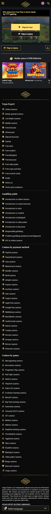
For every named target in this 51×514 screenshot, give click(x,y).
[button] (48, 47)
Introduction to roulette (14, 213)
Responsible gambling (14, 231)
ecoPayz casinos (12, 289)
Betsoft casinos (11, 397)
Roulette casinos (12, 447)
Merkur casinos (11, 420)
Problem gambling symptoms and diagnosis (23, 236)
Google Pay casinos (13, 307)
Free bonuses (10, 127)
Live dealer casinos (13, 118)
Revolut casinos (11, 335)
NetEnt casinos (11, 379)
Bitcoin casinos (11, 344)
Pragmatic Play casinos (14, 370)
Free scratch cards (12, 173)
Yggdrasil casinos (12, 438)
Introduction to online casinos (17, 199)
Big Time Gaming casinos (15, 402)
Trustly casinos (11, 330)
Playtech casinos (12, 383)
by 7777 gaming (9, 14)
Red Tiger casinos (12, 374)
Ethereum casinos (12, 348)
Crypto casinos (11, 298)
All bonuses (10, 132)
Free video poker (11, 164)
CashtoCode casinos (13, 321)
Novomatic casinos (13, 365)
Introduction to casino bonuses (17, 204)
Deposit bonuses (12, 137)
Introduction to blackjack (15, 217)
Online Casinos (11, 109)
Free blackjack (11, 155)
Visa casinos (10, 261)
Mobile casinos (11, 123)
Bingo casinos (11, 461)
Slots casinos (10, 443)
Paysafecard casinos (13, 257)
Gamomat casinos (12, 406)
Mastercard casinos (13, 266)
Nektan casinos (11, 425)
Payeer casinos (11, 284)
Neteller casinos (11, 271)
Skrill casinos (10, 275)
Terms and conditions (14, 187)
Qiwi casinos (10, 293)
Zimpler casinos (11, 280)
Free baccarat (10, 159)
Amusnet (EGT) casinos (14, 411)
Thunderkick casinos (13, 434)
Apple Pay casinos (12, 303)
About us (9, 182)
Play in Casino (27, 34)
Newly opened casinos (14, 114)
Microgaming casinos (14, 360)
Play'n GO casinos (12, 388)
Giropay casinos (11, 339)
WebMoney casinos (13, 312)
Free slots (9, 146)
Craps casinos (11, 470)
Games (8, 141)
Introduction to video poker (16, 222)
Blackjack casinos (12, 452)
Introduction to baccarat (15, 226)
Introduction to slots (13, 208)
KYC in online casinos (13, 240)
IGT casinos (10, 415)
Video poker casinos (13, 457)
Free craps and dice (13, 169)
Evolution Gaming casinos (15, 393)
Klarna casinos (11, 326)
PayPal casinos (11, 252)
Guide (7, 178)
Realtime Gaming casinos (15, 429)
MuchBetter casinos (13, 316)
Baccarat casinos (12, 466)
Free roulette (10, 150)
